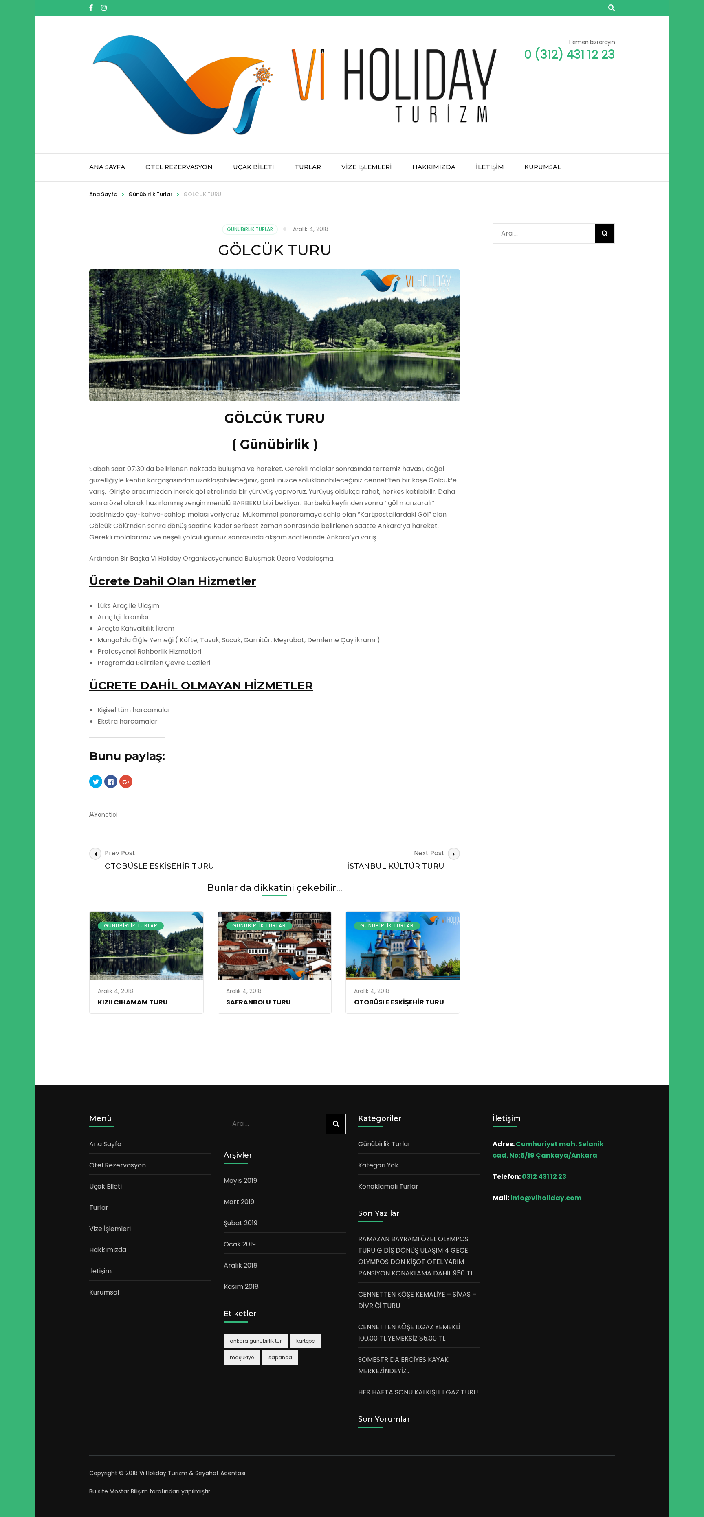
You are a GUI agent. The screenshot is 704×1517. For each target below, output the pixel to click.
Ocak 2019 (240, 1244)
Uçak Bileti (253, 167)
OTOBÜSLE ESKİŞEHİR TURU (399, 1002)
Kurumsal (542, 167)
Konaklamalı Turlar (388, 1186)
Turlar (308, 167)
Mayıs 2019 (240, 1180)
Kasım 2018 (241, 1286)
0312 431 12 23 (544, 1176)
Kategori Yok (378, 1165)
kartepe (305, 1340)
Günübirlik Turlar (150, 194)
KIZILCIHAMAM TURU (133, 1002)
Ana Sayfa (107, 167)
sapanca (280, 1357)
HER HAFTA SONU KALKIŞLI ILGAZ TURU (418, 1392)
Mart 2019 (239, 1202)
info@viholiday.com (545, 1197)
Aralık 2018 (240, 1265)
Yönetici (105, 814)
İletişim (490, 167)
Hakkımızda (433, 167)
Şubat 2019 (240, 1223)
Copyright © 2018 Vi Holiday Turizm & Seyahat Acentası (167, 1473)
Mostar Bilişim (129, 1491)
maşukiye (242, 1357)
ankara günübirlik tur (256, 1340)
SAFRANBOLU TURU (258, 1002)
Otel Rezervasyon (179, 167)
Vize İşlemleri (366, 167)
